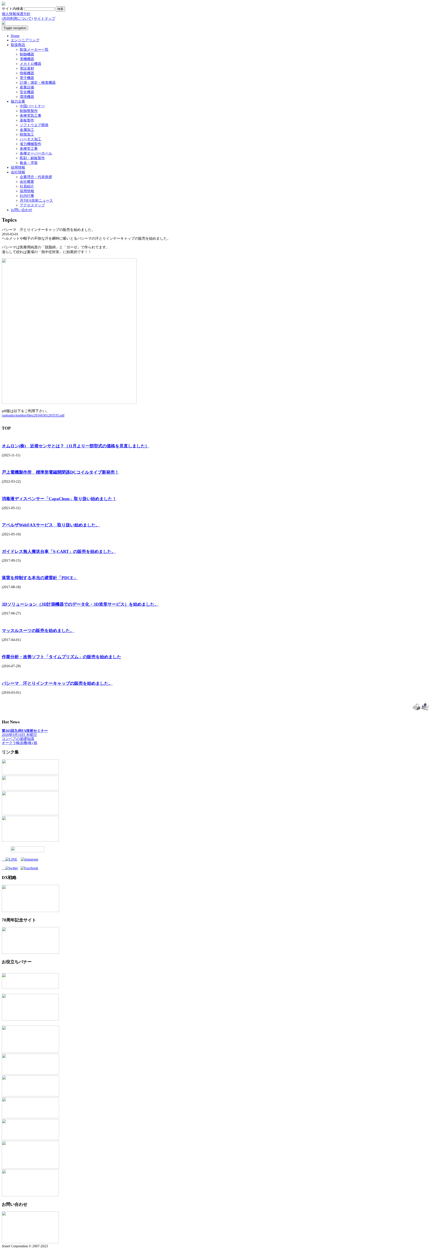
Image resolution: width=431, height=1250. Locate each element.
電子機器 (27, 78)
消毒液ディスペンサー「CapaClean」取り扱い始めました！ (59, 498)
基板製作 (27, 120)
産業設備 (27, 87)
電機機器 (27, 59)
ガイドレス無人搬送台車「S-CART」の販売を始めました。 (59, 551)
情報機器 (27, 73)
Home (15, 36)
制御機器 (27, 54)
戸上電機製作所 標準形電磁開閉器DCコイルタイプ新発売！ (60, 472)
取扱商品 (18, 45)
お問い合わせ (21, 210)
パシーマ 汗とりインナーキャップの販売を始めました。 (57, 683)
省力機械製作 (30, 144)
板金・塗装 (29, 163)
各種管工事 (29, 148)
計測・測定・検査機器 (38, 82)
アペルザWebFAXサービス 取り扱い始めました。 (51, 525)
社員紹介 (27, 186)
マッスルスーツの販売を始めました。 (38, 630)
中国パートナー (32, 106)
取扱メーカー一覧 (34, 49)
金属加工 (27, 130)
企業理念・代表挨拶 (36, 177)
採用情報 (18, 167)
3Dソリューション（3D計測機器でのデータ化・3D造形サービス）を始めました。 (80, 604)
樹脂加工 (27, 134)
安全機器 (27, 92)
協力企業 (18, 101)
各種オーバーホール (36, 153)
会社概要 (27, 181)
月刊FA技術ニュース (36, 200)
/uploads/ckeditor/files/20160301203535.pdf (33, 415)
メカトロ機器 (30, 64)
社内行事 (27, 196)
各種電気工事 (30, 115)
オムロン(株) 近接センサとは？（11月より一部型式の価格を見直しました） (75, 446)
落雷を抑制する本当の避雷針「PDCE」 (40, 577)
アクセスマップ (32, 205)
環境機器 (27, 97)
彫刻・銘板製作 (32, 158)
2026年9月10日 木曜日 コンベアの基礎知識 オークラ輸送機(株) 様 (25, 737)
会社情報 (18, 172)
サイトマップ (44, 18)
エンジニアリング (25, 40)
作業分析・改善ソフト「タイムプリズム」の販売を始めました (61, 656)
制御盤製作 (29, 111)
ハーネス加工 (30, 139)
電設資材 (27, 68)
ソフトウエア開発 (34, 125)
